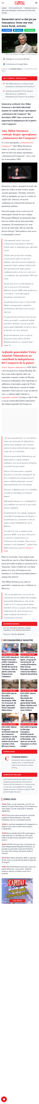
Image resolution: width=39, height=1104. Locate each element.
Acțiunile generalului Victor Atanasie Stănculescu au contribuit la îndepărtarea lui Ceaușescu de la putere (20, 94)
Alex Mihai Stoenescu (17, 628)
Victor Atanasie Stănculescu (14, 367)
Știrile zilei (9, 799)
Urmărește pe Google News (17, 64)
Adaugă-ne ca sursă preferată (17, 59)
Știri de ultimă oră (18, 634)
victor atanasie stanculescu (21, 630)
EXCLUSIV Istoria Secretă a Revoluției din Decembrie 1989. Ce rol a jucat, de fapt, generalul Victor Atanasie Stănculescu (9, 701)
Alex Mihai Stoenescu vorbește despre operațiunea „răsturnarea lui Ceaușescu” (20, 85)
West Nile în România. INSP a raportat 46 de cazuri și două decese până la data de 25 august (19, 860)
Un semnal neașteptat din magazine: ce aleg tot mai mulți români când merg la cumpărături (19, 826)
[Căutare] (36, 3)
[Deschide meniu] (3, 3)
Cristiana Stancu (16, 69)
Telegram (19, 30)
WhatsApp (30, 30)
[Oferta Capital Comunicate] (19, 891)
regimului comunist (10, 397)
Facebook (8, 30)
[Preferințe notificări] (4, 1099)
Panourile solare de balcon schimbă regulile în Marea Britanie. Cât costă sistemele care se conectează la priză (18, 817)
